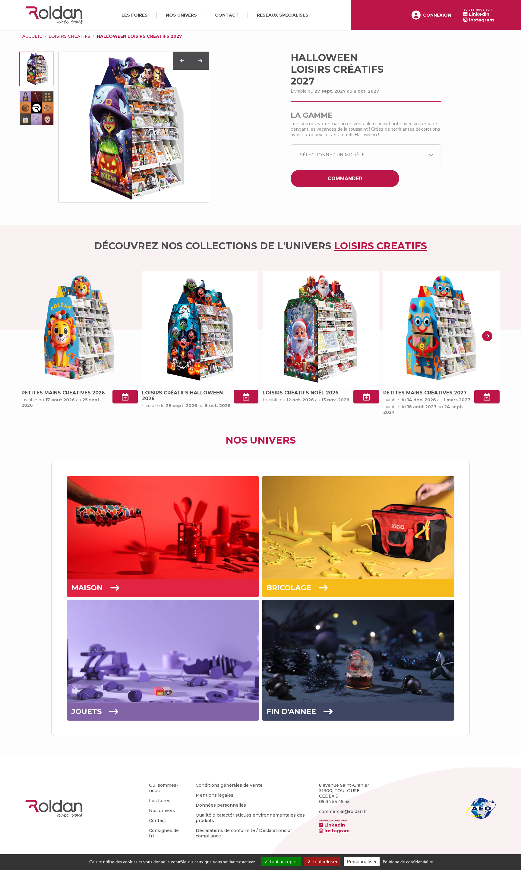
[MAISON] (163, 577)
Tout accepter (283, 861)
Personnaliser (362, 861)
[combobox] (366, 154)
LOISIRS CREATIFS (69, 36)
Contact (227, 15)
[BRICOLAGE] (358, 577)
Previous (182, 61)
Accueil (32, 36)
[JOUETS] (163, 701)
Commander (345, 178)
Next (200, 61)
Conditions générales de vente (229, 785)
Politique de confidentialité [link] (408, 861)
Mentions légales (214, 795)
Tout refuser (324, 861)
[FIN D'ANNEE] (358, 701)
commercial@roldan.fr (343, 811)
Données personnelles (221, 805)
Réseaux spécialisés (282, 15)
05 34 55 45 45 (334, 801)
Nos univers (181, 15)
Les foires (135, 15)
